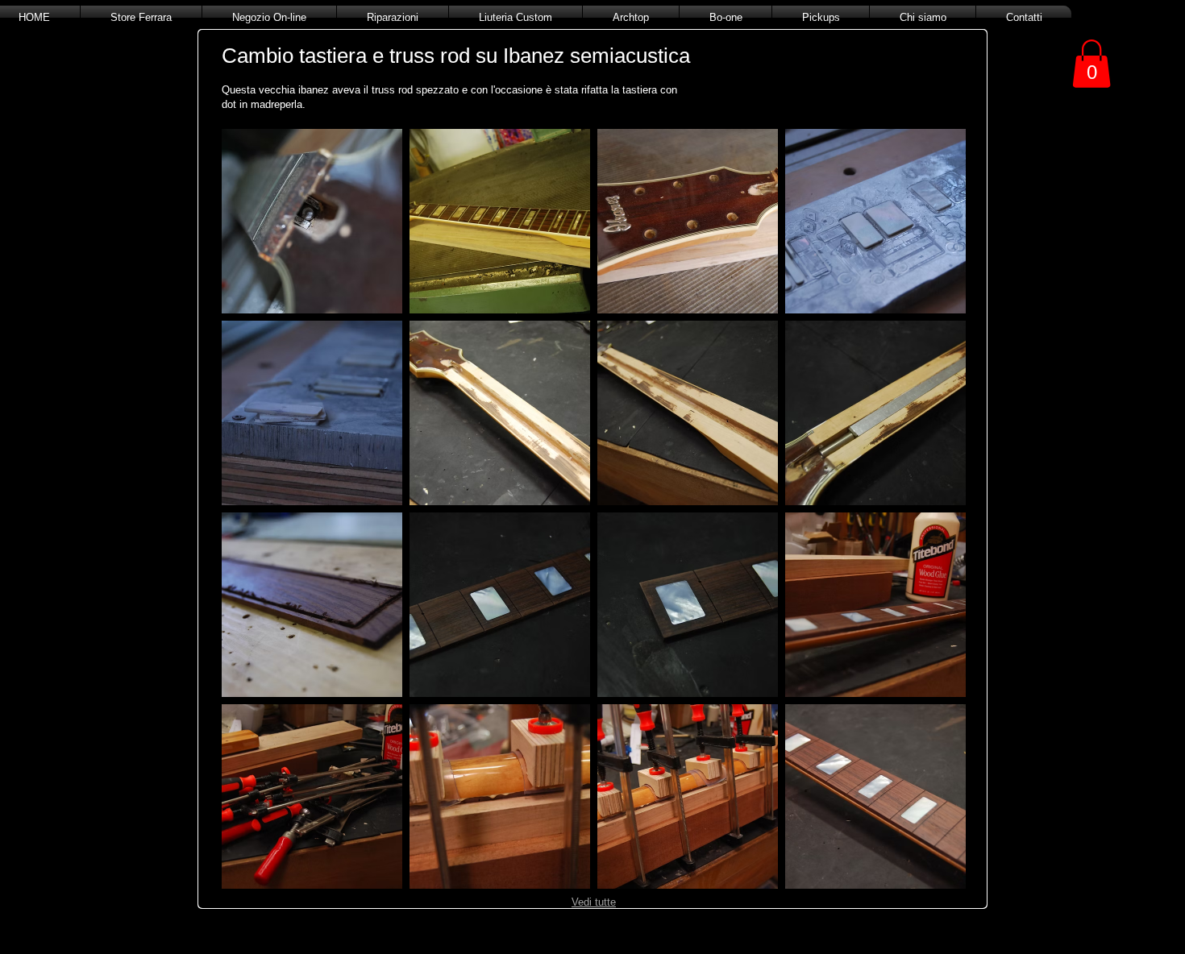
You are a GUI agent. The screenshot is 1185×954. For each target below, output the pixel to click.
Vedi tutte (594, 902)
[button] (312, 221)
